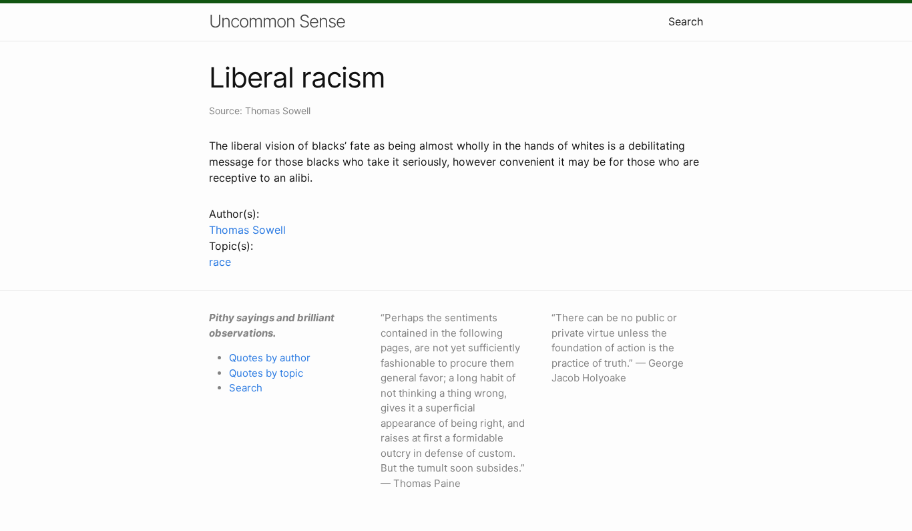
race (220, 262)
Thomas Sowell (247, 229)
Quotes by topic (266, 373)
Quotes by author (269, 357)
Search (685, 21)
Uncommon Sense (277, 21)
